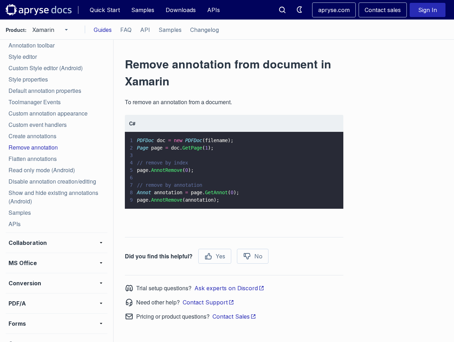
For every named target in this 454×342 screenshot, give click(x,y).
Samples (142, 9)
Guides (103, 29)
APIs (213, 9)
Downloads (181, 9)
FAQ (126, 29)
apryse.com (334, 9)
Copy (328, 196)
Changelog (204, 29)
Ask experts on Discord (226, 288)
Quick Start (105, 9)
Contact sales (383, 9)
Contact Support (205, 302)
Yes (220, 256)
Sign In (427, 9)
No (258, 256)
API (145, 29)
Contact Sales (231, 316)
